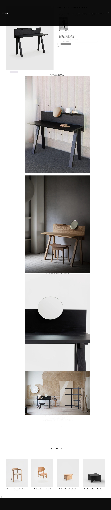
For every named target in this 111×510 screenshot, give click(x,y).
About (101, 13)
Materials (97, 13)
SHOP (82, 13)
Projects (88, 13)
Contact (104, 13)
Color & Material (66, 41)
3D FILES (84, 13)
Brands (78, 13)
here (61, 33)
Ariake (66, 46)
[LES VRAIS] (5, 13)
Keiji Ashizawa (58, 74)
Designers (92, 13)
